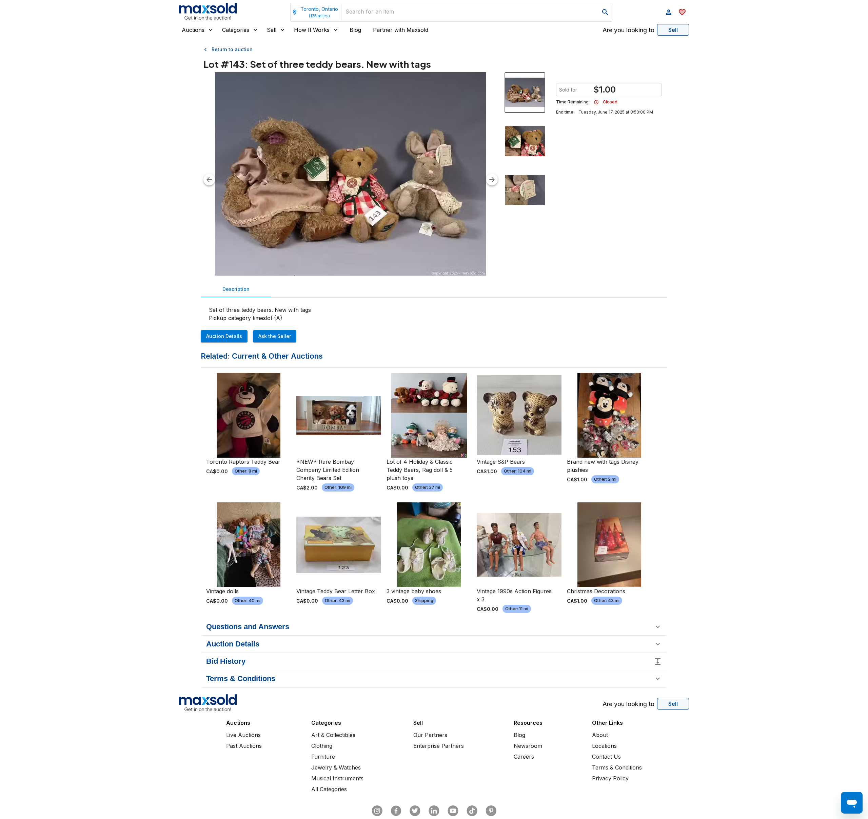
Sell (271, 29)
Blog (355, 29)
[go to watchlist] (682, 12)
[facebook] (396, 811)
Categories (235, 29)
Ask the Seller (274, 336)
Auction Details (224, 336)
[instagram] (377, 811)
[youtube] (453, 811)
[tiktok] (472, 811)
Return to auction (232, 49)
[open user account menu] (668, 12)
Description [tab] (236, 289)
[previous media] (209, 179)
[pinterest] (491, 811)
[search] (605, 12)
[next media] (492, 179)
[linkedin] (434, 811)
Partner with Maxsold (400, 29)
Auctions (193, 29)
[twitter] (415, 811)
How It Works (312, 29)
